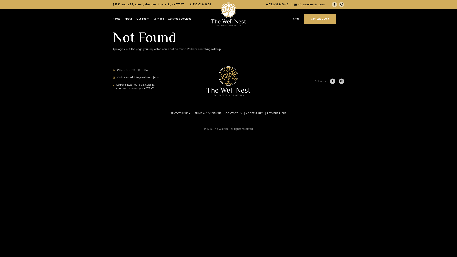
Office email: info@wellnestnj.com (138, 77)
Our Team (142, 19)
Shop (296, 19)
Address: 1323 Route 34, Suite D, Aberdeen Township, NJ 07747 (135, 86)
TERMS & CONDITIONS (208, 113)
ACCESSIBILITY (254, 113)
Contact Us (319, 19)
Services (159, 19)
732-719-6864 (202, 4)
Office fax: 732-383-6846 (133, 70)
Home (116, 19)
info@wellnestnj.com (311, 4)
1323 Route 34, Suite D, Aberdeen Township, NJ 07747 (149, 4)
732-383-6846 (278, 4)
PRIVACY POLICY (180, 113)
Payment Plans (276, 113)
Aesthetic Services (179, 19)
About (128, 19)
